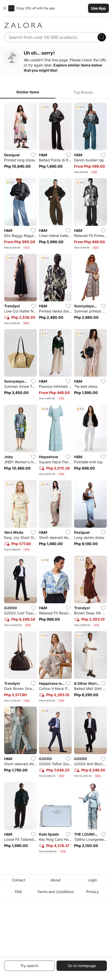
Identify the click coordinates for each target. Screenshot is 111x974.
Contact (18, 880)
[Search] (102, 37)
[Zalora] (55, 25)
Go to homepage (82, 965)
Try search (29, 965)
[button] (55, 8)
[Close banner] (4, 8)
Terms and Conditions (55, 891)
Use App (98, 8)
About (56, 880)
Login (92, 880)
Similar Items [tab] (27, 92)
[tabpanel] (55, 479)
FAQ (18, 891)
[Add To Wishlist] (33, 155)
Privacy (92, 891)
